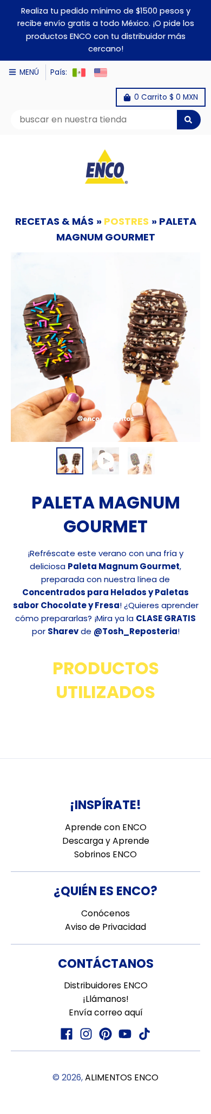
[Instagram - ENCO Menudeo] (86, 1033)
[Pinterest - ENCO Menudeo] (105, 1033)
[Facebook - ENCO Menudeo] (66, 1033)
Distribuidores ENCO (106, 985)
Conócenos (105, 913)
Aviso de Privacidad (105, 927)
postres (126, 221)
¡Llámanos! (106, 999)
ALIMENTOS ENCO (122, 1077)
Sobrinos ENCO (105, 854)
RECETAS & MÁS (54, 221)
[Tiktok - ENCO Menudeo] (144, 1033)
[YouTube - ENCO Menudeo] (124, 1033)
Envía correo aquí (106, 1012)
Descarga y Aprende (105, 841)
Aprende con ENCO (106, 827)
